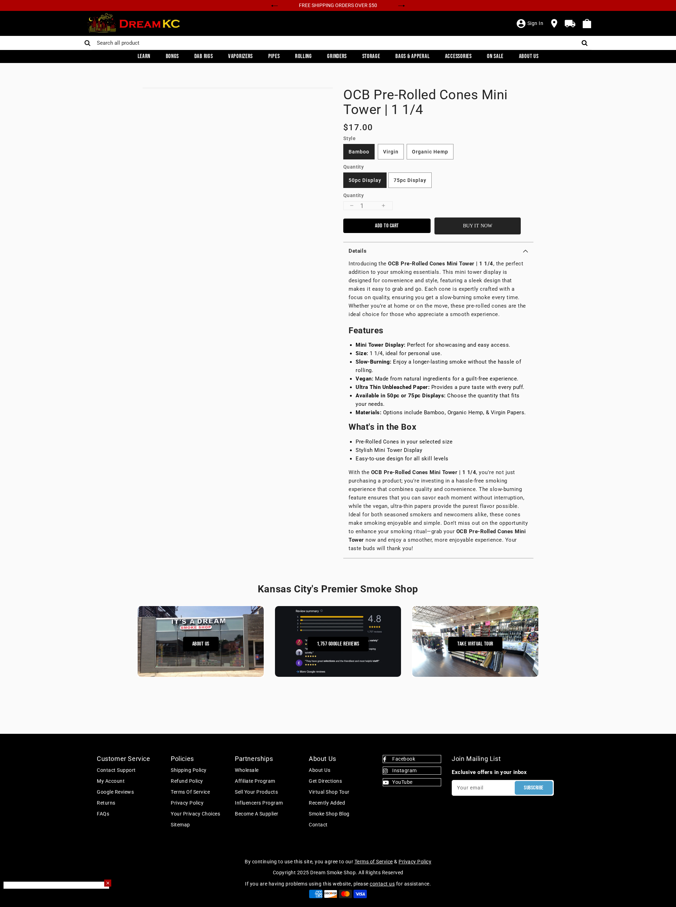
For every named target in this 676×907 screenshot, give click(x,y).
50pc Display (365, 180)
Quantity (353, 195)
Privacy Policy (187, 803)
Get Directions (325, 781)
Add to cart (387, 225)
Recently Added (327, 803)
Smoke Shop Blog (329, 814)
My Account (111, 781)
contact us (382, 884)
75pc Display (410, 180)
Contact (318, 824)
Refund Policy (187, 781)
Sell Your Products (256, 792)
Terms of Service (190, 792)
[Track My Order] (570, 23)
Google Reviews (115, 792)
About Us (200, 644)
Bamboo (359, 152)
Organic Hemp (430, 152)
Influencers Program (259, 803)
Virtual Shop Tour (329, 792)
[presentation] (274, 5)
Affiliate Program (255, 781)
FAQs (103, 814)
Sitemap (180, 824)
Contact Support (116, 770)
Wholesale (247, 770)
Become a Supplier (256, 814)
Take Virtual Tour (475, 644)
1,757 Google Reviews (338, 644)
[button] (438, 251)
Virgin (391, 152)
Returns (106, 803)
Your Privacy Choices (195, 814)
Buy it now (477, 225)
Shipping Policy (189, 770)
